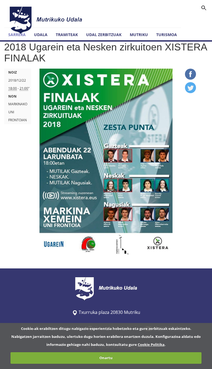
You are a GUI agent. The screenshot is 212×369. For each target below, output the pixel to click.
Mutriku (139, 34)
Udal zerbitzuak (103, 34)
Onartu (106, 357)
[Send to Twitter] (190, 91)
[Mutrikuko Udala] (46, 20)
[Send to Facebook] (190, 78)
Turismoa (166, 34)
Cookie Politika (151, 344)
